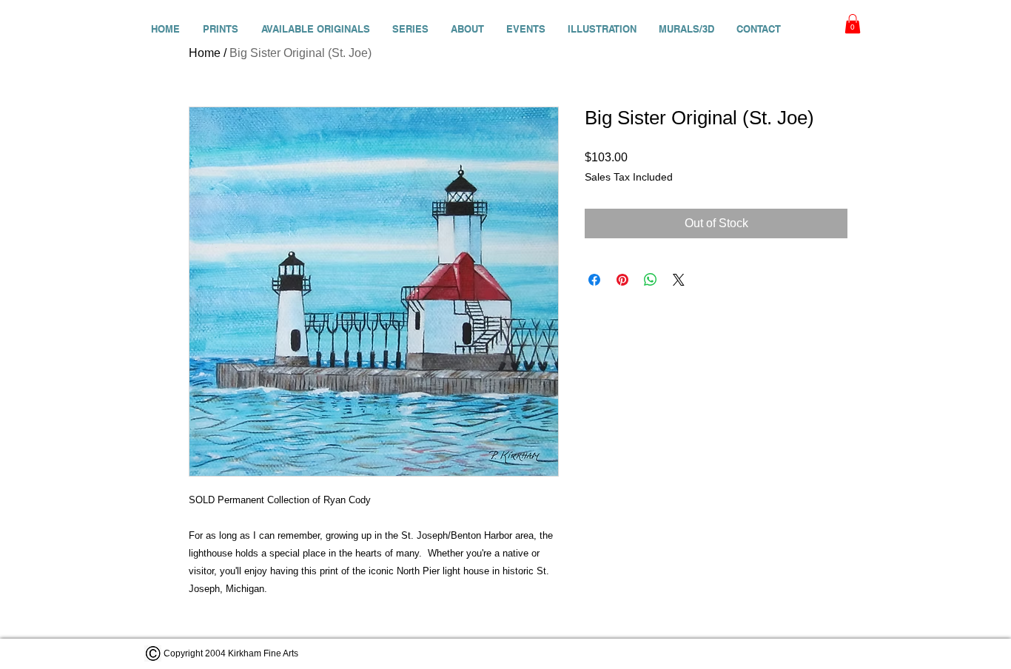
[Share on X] (679, 280)
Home (205, 53)
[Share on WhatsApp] (650, 280)
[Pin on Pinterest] (622, 280)
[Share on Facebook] (594, 280)
